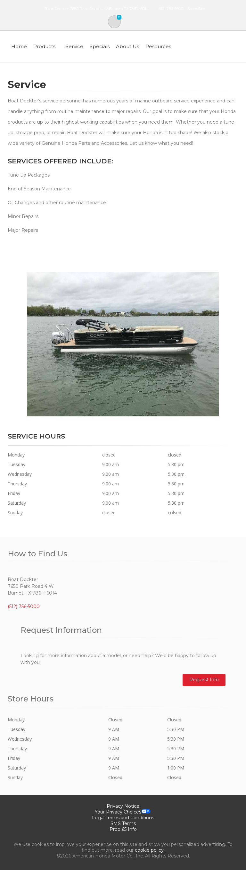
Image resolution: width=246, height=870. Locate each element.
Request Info (204, 680)
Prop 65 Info (123, 829)
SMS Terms (123, 823)
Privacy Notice (123, 806)
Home (19, 46)
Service (74, 46)
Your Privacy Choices (118, 812)
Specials (100, 46)
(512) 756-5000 (170, 8)
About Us (127, 46)
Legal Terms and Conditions (123, 818)
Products (44, 46)
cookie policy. (150, 850)
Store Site (196, 8)
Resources (158, 46)
